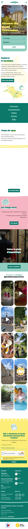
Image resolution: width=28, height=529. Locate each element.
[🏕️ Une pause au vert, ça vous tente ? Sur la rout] (7, 397)
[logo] (14, 2)
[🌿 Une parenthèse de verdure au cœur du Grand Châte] (7, 293)
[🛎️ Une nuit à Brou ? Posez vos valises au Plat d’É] (7, 319)
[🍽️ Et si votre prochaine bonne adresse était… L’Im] (7, 345)
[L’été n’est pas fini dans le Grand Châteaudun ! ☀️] (20, 319)
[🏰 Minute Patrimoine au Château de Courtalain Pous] (20, 371)
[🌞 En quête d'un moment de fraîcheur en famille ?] (20, 397)
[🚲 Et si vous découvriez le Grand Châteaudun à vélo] (20, 345)
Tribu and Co (11, 516)
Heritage (14, 116)
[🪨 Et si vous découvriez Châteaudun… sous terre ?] (20, 293)
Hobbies (14, 113)
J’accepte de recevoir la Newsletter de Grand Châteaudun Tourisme (13, 458)
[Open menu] (2, 2)
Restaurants (14, 106)
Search (14, 47)
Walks (14, 119)
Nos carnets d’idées (14, 190)
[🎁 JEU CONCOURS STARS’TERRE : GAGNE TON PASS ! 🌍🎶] (7, 371)
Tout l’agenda (14, 223)
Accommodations (14, 110)
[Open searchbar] (26, 2)
